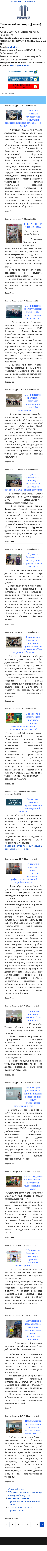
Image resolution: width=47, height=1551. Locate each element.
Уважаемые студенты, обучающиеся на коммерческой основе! (24, 1501)
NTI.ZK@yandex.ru (19, 65)
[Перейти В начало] (7, 1524)
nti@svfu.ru (13, 47)
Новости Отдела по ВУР (14, 301)
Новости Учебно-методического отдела (20, 791)
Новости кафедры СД (13, 106)
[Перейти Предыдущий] (13, 1524)
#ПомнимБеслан (16, 1489)
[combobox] (16, 93)
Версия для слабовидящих (23, 1)
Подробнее (9, 211)
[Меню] (7, 100)
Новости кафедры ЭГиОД (14, 390)
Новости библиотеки (13, 219)
